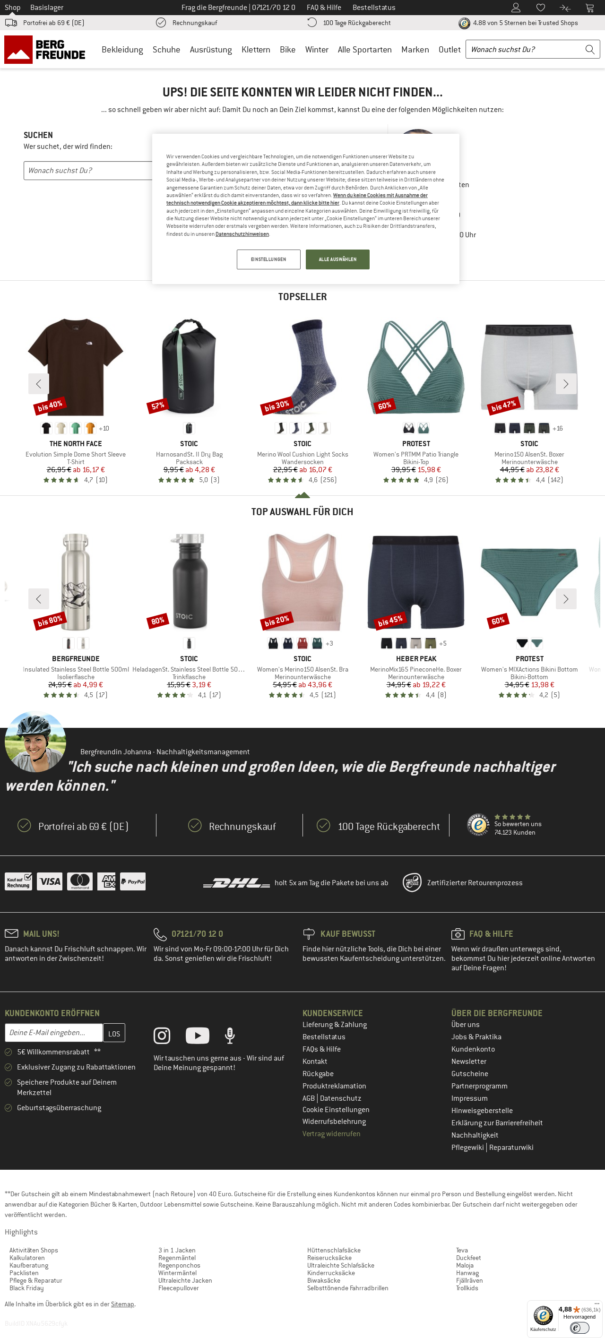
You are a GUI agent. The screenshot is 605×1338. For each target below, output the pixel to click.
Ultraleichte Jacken (185, 1280)
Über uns (465, 1024)
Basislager (46, 7)
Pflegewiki (468, 1147)
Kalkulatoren (27, 1257)
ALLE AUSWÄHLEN (338, 259)
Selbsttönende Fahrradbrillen (348, 1288)
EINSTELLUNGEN (268, 259)
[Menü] (597, 1306)
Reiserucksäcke (329, 1257)
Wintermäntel (177, 1273)
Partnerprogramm (479, 1086)
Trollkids (467, 1288)
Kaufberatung (28, 1265)
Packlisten (24, 1273)
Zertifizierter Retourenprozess (475, 883)
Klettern (256, 49)
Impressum (469, 1098)
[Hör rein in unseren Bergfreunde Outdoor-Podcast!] (237, 1038)
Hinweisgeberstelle (482, 1110)
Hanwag (467, 1273)
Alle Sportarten (365, 49)
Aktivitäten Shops (33, 1250)
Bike (288, 49)
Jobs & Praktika (476, 1037)
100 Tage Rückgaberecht (357, 22)
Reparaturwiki (511, 1147)
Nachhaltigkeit (475, 1135)
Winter (316, 49)
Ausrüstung (211, 49)
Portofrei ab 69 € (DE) (54, 22)
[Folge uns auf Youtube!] (205, 1038)
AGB (309, 1098)
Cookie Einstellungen (336, 1109)
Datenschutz (341, 1098)
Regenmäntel (177, 1257)
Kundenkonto (473, 1049)
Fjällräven (469, 1280)
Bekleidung (122, 49)
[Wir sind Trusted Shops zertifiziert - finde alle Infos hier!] (479, 825)
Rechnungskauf (195, 22)
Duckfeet (468, 1257)
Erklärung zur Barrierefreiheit (497, 1123)
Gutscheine (469, 1074)
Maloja (465, 1265)
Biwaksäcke (323, 1280)
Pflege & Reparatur (35, 1280)
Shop (13, 7)
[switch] (579, 1328)
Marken (415, 49)
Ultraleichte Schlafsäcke (340, 1265)
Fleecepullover (178, 1288)
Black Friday (26, 1288)
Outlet (450, 49)
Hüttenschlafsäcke (334, 1250)
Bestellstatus (324, 1037)
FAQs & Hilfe (321, 1049)
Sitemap (122, 1304)
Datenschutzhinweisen (242, 234)
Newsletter (468, 1061)
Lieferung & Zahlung (334, 1024)
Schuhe (167, 49)
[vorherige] (38, 383)
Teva (462, 1250)
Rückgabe (318, 1074)
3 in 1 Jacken (177, 1250)
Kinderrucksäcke (331, 1273)
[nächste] (566, 383)
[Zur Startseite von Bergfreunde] (48, 49)
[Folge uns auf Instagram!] (169, 1038)
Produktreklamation (334, 1086)
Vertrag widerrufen (331, 1134)
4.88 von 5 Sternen (525, 22)
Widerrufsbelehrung (334, 1121)
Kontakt (315, 1061)
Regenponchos (179, 1265)
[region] (305, 209)
